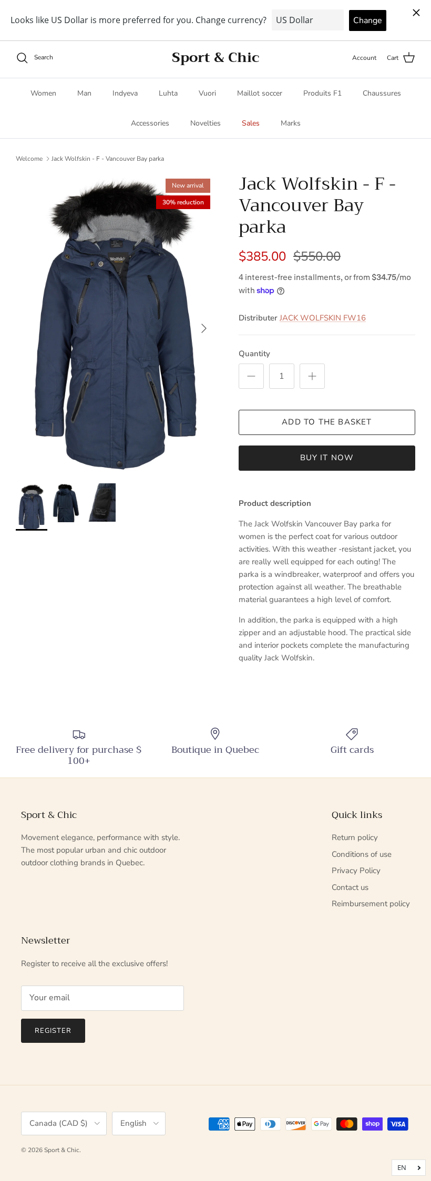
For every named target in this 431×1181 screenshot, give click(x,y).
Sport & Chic (61, 1150)
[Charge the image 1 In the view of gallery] (116, 323)
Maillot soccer (259, 93)
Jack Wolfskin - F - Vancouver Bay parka (108, 158)
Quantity (254, 353)
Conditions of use (362, 854)
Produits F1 (322, 93)
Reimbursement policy (371, 903)
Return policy (355, 837)
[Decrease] (251, 376)
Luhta (168, 93)
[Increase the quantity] (312, 376)
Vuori (207, 93)
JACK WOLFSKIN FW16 (323, 318)
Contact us (350, 887)
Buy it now (327, 457)
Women (43, 93)
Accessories (150, 123)
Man (84, 93)
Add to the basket (327, 422)
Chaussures (382, 93)
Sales (251, 123)
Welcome (29, 158)
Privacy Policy (356, 870)
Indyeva (125, 93)
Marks (291, 123)
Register (53, 1030)
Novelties (205, 123)
